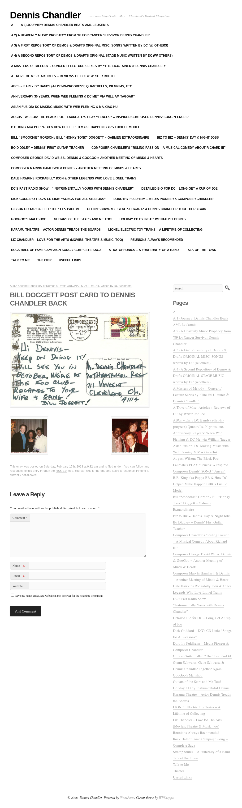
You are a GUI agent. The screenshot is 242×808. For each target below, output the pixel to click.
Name (19, 566)
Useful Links (70, 260)
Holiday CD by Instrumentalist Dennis (153, 219)
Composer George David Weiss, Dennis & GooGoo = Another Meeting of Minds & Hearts (87, 158)
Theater (44, 260)
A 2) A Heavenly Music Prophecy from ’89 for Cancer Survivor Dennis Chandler (80, 35)
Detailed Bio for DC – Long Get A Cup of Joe (179, 188)
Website (18, 586)
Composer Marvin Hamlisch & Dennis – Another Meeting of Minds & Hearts (76, 168)
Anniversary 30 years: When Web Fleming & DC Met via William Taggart (73, 96)
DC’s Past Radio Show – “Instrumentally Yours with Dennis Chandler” (72, 188)
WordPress (127, 797)
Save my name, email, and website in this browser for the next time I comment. (59, 595)
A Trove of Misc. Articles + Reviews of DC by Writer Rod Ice (64, 76)
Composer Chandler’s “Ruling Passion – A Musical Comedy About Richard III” (158, 147)
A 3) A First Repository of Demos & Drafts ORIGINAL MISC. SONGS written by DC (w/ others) (89, 45)
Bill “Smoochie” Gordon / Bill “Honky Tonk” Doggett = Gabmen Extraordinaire (80, 137)
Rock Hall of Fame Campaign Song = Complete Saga (56, 250)
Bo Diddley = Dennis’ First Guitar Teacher (47, 147)
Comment (20, 517)
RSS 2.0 (61, 470)
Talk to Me (20, 260)
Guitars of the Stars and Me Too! (83, 219)
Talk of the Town (201, 250)
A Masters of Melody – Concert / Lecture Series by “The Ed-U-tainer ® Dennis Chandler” (88, 66)
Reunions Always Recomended (156, 240)
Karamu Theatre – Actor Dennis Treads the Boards (56, 229)
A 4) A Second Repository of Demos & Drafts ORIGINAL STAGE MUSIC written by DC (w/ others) (92, 55)
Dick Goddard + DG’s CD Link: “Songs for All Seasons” (58, 199)
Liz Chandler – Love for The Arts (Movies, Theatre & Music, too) (67, 240)
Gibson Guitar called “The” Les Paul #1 (45, 209)
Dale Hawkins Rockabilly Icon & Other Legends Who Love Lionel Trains (73, 178)
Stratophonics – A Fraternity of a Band (144, 250)
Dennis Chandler (45, 15)
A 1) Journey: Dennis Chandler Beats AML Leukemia (65, 25)
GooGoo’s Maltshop (28, 219)
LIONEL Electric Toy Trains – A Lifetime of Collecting (155, 229)
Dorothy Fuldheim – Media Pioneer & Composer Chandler (163, 199)
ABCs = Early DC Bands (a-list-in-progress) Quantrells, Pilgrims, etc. (72, 86)
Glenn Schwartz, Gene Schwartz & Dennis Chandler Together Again (146, 209)
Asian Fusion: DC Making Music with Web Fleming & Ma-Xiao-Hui (64, 107)
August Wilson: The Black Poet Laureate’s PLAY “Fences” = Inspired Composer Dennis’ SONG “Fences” (100, 117)
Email (19, 576)
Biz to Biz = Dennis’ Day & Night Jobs (188, 137)
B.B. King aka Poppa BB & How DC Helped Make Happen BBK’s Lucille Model (75, 127)
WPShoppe (166, 797)
